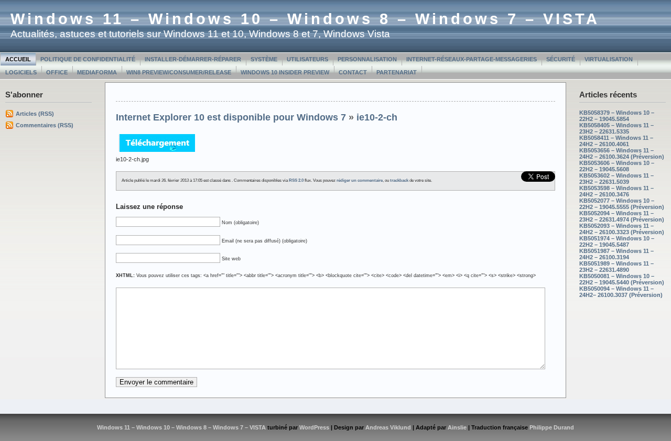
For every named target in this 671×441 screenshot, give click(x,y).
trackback (399, 180)
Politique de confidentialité (87, 59)
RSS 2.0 (296, 180)
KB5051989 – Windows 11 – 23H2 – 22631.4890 (616, 266)
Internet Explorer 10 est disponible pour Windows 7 (231, 117)
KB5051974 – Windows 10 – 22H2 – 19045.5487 (616, 241)
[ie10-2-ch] (157, 153)
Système (264, 59)
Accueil (18, 59)
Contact (353, 72)
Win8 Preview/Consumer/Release (178, 72)
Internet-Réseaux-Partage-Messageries (471, 59)
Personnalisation (367, 59)
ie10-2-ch (376, 117)
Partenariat (396, 72)
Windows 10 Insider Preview (285, 72)
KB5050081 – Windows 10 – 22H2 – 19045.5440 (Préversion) (621, 279)
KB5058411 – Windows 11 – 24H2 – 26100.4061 (616, 141)
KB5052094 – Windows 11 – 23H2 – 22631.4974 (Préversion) (621, 216)
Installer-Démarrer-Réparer (193, 59)
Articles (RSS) (35, 114)
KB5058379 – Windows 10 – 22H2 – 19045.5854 (616, 115)
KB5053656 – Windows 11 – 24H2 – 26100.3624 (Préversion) (621, 153)
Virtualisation (609, 59)
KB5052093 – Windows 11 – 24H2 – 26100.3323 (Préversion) (621, 229)
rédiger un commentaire (360, 180)
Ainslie (457, 427)
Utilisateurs (307, 59)
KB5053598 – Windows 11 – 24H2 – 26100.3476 (616, 191)
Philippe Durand (551, 427)
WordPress (314, 427)
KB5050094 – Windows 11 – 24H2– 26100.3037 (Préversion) (621, 291)
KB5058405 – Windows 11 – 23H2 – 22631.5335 (616, 128)
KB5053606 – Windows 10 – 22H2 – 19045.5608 (616, 166)
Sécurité (560, 59)
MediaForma (97, 72)
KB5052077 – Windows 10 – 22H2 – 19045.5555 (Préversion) (621, 203)
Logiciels (21, 72)
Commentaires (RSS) (44, 125)
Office (57, 72)
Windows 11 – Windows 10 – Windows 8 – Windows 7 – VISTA (305, 18)
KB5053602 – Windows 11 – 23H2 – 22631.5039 (616, 178)
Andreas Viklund (388, 427)
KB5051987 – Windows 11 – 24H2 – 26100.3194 (616, 254)
